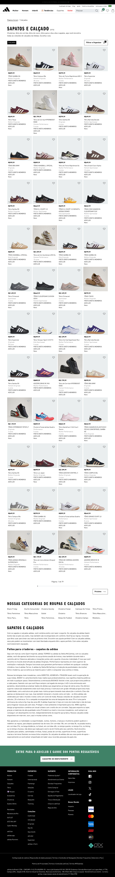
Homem (25, 11)
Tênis (26, 618)
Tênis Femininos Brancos (47, 618)
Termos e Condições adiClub (58, 864)
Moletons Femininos (97, 618)
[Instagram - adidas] (98, 783)
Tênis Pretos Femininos (97, 609)
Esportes (60, 11)
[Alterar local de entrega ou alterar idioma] (110, 6)
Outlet (70, 11)
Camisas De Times (82, 609)
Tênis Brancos (81, 614)
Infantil (35, 11)
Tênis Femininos (13, 614)
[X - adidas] (98, 789)
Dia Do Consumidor (32, 609)
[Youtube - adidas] (98, 801)
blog (73, 6)
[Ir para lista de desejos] (107, 10)
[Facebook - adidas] (98, 777)
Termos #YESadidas (76, 864)
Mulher (15, 11)
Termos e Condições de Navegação (64, 858)
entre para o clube (101, 6)
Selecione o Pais (97, 858)
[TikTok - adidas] (98, 795)
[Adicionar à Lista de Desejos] (28, 50)
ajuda (78, 6)
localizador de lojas (65, 6)
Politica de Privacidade (40, 864)
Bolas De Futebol (65, 618)
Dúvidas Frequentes (84, 858)
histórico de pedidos (88, 6)
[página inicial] (6, 9)
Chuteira (61, 614)
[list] (45, 42)
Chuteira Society (47, 609)
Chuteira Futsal (64, 609)
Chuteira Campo (81, 618)
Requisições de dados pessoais (40, 858)
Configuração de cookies (20, 858)
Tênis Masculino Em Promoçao (99, 614)
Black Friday (12, 609)
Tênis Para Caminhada (11, 618)
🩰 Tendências (47, 11)
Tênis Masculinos (31, 614)
